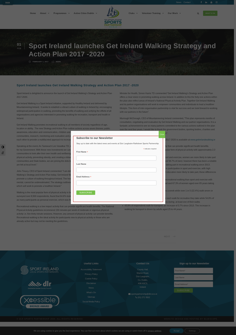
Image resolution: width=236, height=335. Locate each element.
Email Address (83, 176)
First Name (82, 152)
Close (162, 134)
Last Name (81, 164)
